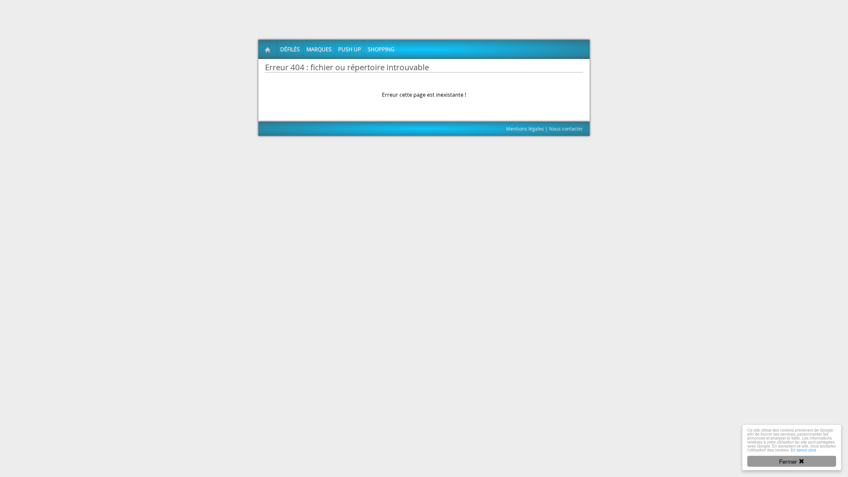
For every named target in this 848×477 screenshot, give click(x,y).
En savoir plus (803, 449)
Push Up (349, 49)
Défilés (290, 49)
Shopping (381, 49)
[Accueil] (267, 49)
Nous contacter (566, 129)
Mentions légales (525, 129)
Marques (319, 49)
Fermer (789, 461)
